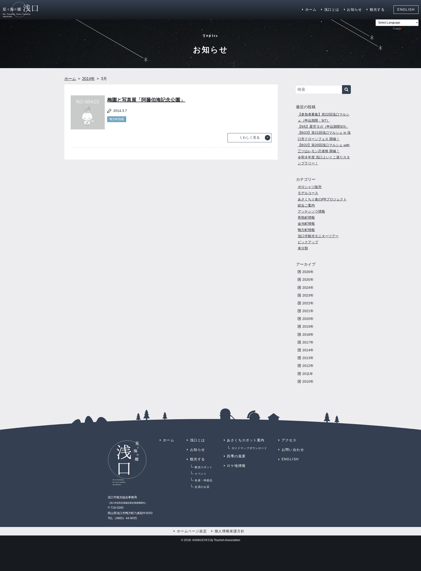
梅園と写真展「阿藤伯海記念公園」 (146, 99)
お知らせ (354, 9)
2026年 (308, 272)
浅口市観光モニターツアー (318, 236)
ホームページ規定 (192, 531)
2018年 (308, 334)
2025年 (308, 279)
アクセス (289, 440)
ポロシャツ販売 (310, 187)
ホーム (310, 9)
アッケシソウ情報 (311, 211)
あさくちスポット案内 (245, 440)
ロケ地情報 (236, 466)
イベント (200, 473)
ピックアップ (308, 242)
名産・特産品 (203, 480)
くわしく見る (249, 137)
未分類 (303, 248)
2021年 (308, 311)
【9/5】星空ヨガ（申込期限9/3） (323, 126)
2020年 (308, 319)
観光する (377, 9)
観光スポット (203, 467)
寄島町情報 (306, 217)
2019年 (308, 326)
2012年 (308, 366)
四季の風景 (236, 456)
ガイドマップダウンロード (249, 448)
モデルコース (308, 193)
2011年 (307, 374)
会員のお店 (202, 486)
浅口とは (331, 9)
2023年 (308, 295)
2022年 (308, 303)
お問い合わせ (293, 450)
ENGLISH (406, 9)
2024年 (308, 288)
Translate (410, 29)
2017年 (308, 342)
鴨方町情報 (116, 119)
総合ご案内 (306, 205)
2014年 (308, 350)
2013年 (308, 358)
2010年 (308, 381)
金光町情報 (306, 224)
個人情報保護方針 (230, 531)
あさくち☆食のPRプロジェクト (322, 199)
